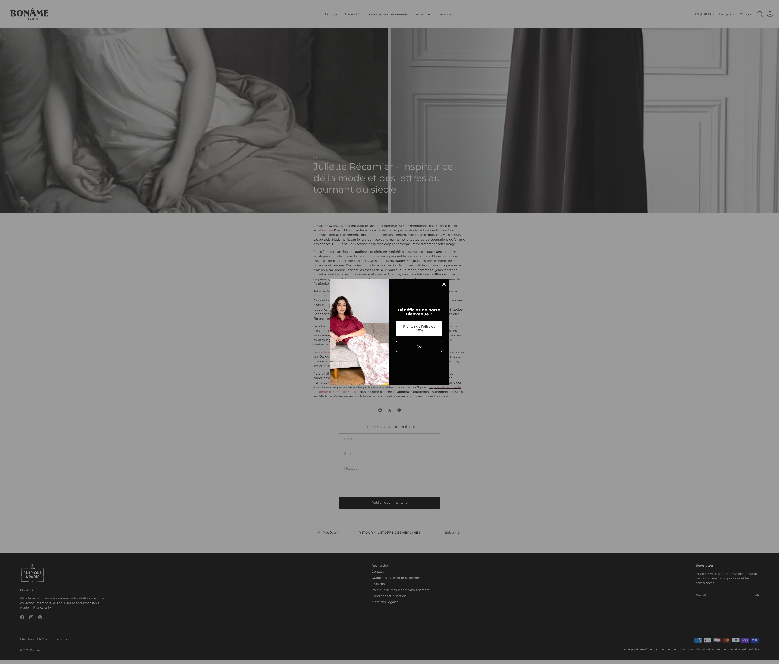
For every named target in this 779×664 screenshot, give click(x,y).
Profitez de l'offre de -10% (419, 328)
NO (419, 346)
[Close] (444, 284)
